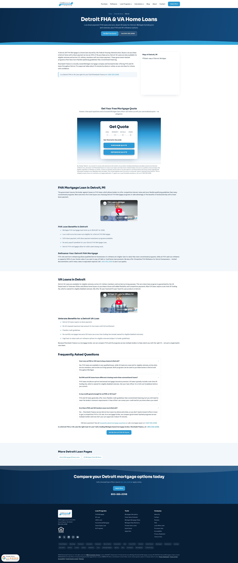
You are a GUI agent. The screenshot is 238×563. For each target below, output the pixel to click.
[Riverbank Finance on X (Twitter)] (64, 537)
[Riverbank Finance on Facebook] (60, 537)
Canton (84, 547)
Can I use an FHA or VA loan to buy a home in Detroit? (99, 361)
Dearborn (91, 547)
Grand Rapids (63, 544)
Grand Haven (149, 544)
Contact (162, 4)
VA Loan (97, 517)
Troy (98, 547)
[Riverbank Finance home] (66, 4)
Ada (125, 544)
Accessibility (158, 531)
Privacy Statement (159, 534)
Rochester (130, 547)
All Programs (99, 528)
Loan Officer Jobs (159, 525)
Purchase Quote (119, 145)
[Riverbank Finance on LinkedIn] (68, 537)
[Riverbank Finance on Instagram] (73, 537)
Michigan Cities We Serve (132, 523)
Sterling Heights (107, 547)
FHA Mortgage (99, 514)
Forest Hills (132, 544)
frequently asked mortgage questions (112, 423)
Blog (148, 4)
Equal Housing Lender (72, 559)
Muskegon (159, 544)
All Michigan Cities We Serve (92, 457)
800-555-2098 (125, 482)
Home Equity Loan (100, 525)
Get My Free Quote (109, 33)
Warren (117, 547)
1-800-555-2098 (113, 74)
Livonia (77, 547)
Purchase (104, 4)
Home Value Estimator (131, 517)
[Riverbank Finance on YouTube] (77, 537)
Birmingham (139, 547)
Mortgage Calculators (131, 514)
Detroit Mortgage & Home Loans (69, 457)
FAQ (155, 523)
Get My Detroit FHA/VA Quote (119, 432)
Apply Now (174, 4)
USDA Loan (98, 520)
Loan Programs (125, 4)
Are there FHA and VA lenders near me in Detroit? (98, 408)
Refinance (113, 4)
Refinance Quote (119, 152)
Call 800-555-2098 (128, 33)
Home (110, 14)
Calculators (138, 4)
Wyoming (72, 544)
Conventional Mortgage (102, 523)
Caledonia (98, 544)
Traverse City (149, 547)
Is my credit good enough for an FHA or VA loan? (97, 394)
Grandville (89, 544)
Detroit (70, 547)
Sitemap (81, 559)
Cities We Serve (118, 14)
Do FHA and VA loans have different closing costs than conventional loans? (108, 377)
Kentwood (80, 544)
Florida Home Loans (131, 525)
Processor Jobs (158, 528)
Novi (123, 547)
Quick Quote (128, 528)
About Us (157, 514)
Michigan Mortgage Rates (132, 520)
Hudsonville (117, 544)
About (155, 4)
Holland (141, 544)
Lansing (176, 544)
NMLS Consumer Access (93, 555)
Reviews (156, 520)
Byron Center (107, 544)
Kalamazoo (168, 544)
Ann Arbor (62, 547)
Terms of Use (158, 536)
